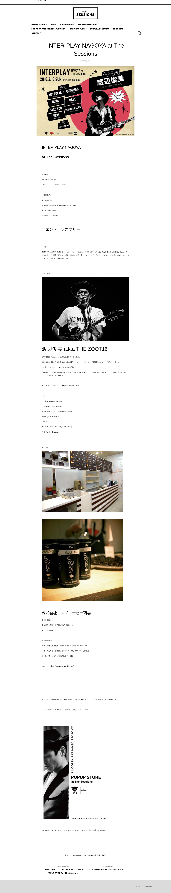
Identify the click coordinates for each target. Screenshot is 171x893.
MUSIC (97, 855)
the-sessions (88, 855)
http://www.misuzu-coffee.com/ (62, 666)
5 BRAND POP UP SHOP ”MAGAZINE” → (108, 868)
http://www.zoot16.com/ (70, 386)
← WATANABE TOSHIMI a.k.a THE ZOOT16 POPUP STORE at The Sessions (63, 870)
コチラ (107, 830)
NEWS (103, 855)
